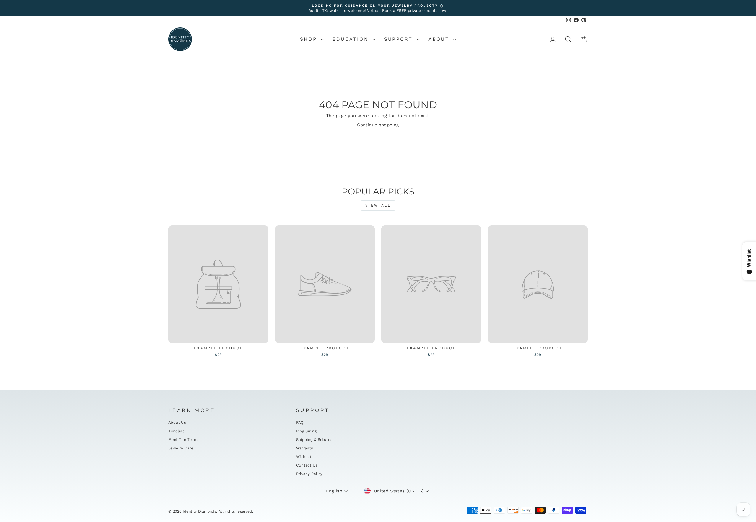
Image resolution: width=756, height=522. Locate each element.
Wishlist (304, 456)
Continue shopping (378, 124)
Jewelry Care (180, 448)
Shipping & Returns (314, 439)
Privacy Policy (309, 474)
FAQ (300, 422)
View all (378, 205)
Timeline (176, 431)
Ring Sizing (306, 431)
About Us (177, 422)
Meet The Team (183, 439)
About (440, 39)
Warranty (304, 448)
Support (399, 39)
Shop (309, 39)
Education (352, 39)
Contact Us (307, 465)
